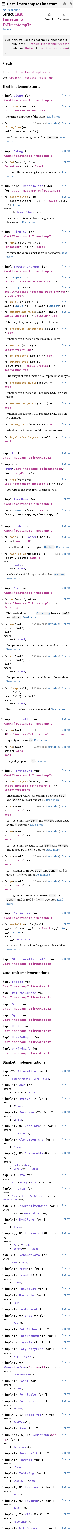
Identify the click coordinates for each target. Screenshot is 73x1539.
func (17, 10)
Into (28, 1315)
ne (11, 746)
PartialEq (22, 719)
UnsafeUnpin (22, 1037)
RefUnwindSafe (24, 993)
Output (18, 287)
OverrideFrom (15, 1367)
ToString (26, 1473)
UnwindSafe (21, 1048)
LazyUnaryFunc (31, 1349)
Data (21, 1175)
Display (20, 232)
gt (11, 856)
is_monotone (19, 355)
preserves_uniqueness (26, 328)
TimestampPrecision (56, 44)
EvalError (15, 295)
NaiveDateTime (44, 281)
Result (40, 166)
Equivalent (34, 1233)
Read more (53, 116)
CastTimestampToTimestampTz (35, 4)
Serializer (23, 939)
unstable (53, 123)
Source (7, 29)
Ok (64, 928)
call (13, 301)
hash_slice (18, 553)
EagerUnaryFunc (27, 266)
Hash (17, 526)
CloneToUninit (31, 1139)
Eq (14, 453)
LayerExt (26, 1342)
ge (11, 881)
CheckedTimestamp (18, 281)
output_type (19, 361)
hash (13, 537)
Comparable (34, 1153)
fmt (12, 162)
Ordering (11, 607)
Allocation (26, 1071)
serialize (17, 924)
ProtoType (33, 1415)
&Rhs (19, 750)
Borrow (24, 1098)
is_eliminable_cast (25, 437)
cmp (12, 599)
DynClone (26, 1219)
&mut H (35, 557)
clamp (14, 688)
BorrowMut (27, 1112)
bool (11, 332)
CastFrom (19, 1133)
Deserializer (25, 212)
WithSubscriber (32, 1528)
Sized (21, 568)
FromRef (25, 1275)
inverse (15, 345)
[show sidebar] (3, 4)
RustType (19, 1422)
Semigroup (40, 1435)
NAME (18, 510)
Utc (63, 291)
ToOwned (25, 1460)
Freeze (17, 982)
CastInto (32, 1126)
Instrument (28, 1309)
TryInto (31, 1501)
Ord (16, 588)
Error (17, 205)
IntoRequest (29, 1336)
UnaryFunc (24, 349)
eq (11, 730)
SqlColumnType (15, 315)
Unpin (16, 1026)
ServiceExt (28, 1453)
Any (22, 1085)
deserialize (19, 196)
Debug (18, 151)
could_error (19, 424)
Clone (18, 95)
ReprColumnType (37, 365)
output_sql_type (22, 311)
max (12, 624)
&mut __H (23, 541)
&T (43, 1367)
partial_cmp (19, 781)
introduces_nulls (23, 403)
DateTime (52, 291)
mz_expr (8, 10)
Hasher (31, 537)
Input (17, 277)
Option (34, 44)
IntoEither (28, 1329)
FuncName (21, 499)
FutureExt (27, 1289)
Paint (24, 1381)
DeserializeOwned (32, 1206)
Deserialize (33, 186)
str (42, 510)
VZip (28, 1514)
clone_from (12, 127)
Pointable (27, 1394)
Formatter (12, 166)
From (8, 469)
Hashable (26, 1295)
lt (11, 806)
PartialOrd (23, 771)
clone (14, 106)
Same (23, 1428)
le (11, 831)
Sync (15, 1015)
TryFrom (31, 1487)
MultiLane (20, 1521)
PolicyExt (27, 1401)
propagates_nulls (23, 382)
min (12, 656)
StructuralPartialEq (29, 959)
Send (15, 1004)
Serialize (22, 913)
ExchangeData (28, 1255)
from (13, 479)
